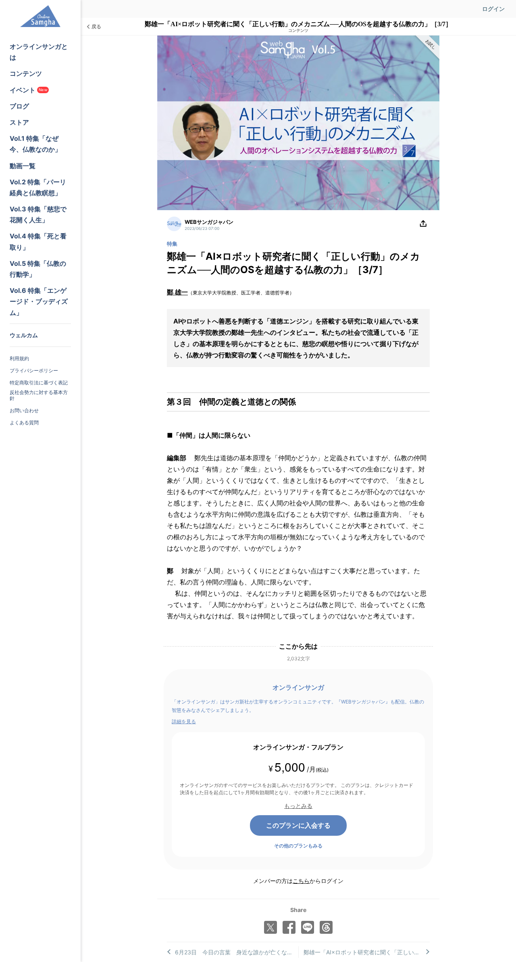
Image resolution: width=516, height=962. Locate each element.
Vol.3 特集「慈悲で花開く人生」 (38, 214)
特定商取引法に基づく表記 (39, 383)
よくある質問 (24, 422)
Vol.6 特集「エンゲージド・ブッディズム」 (39, 301)
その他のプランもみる (298, 846)
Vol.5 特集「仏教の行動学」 (38, 268)
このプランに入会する (298, 825)
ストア (19, 122)
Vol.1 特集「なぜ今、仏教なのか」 (35, 143)
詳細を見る (184, 721)
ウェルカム (24, 335)
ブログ (19, 106)
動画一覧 (22, 166)
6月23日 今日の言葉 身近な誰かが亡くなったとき (236, 952)
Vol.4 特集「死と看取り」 (38, 241)
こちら (301, 880)
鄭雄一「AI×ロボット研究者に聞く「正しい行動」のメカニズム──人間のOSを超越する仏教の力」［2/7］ (367, 952)
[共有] (423, 223)
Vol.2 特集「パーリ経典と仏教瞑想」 (38, 187)
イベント (28, 90)
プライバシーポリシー (34, 370)
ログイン (493, 8)
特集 (172, 243)
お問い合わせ (24, 410)
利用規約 (19, 358)
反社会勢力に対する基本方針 (39, 395)
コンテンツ (26, 73)
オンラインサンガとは (39, 51)
